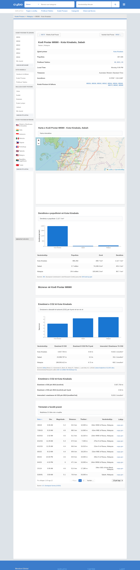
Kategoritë (75, 11)
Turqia (19, 165)
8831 (119, 62)
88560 (18, 45)
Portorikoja (21, 147)
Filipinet (20, 142)
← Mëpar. (74, 480)
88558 (18, 41)
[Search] (115, 4)
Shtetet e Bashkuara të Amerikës (24, 125)
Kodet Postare (62, 11)
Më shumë (19, 61)
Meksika (20, 138)
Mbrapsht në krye (22, 239)
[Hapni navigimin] (124, 4)
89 (122, 62)
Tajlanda (20, 151)
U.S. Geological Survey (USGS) (51, 485)
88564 (18, 53)
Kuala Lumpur (20, 103)
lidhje (44, 368)
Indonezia (20, 134)
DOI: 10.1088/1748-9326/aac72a (67, 370)
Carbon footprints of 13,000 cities (104, 368)
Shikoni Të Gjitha (22, 115)
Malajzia (30, 16)
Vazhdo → (90, 480)
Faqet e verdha (31, 11)
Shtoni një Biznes (89, 11)
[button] (38, 140)
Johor (18, 91)
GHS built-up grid (87, 277)
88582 (115, 85)
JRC (44, 277)
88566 (18, 57)
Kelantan (19, 99)
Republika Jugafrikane (21, 160)
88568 (120, 83)
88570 (110, 85)
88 (115, 62)
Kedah (18, 95)
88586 (121, 85)
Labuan (18, 107)
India (19, 130)
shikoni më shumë (22, 65)
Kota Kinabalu (118, 51)
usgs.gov (120, 425)
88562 (18, 49)
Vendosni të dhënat (22, 74)
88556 (18, 37)
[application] (80, 237)
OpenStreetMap (119, 169)
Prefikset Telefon (47, 11)
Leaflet (110, 169)
